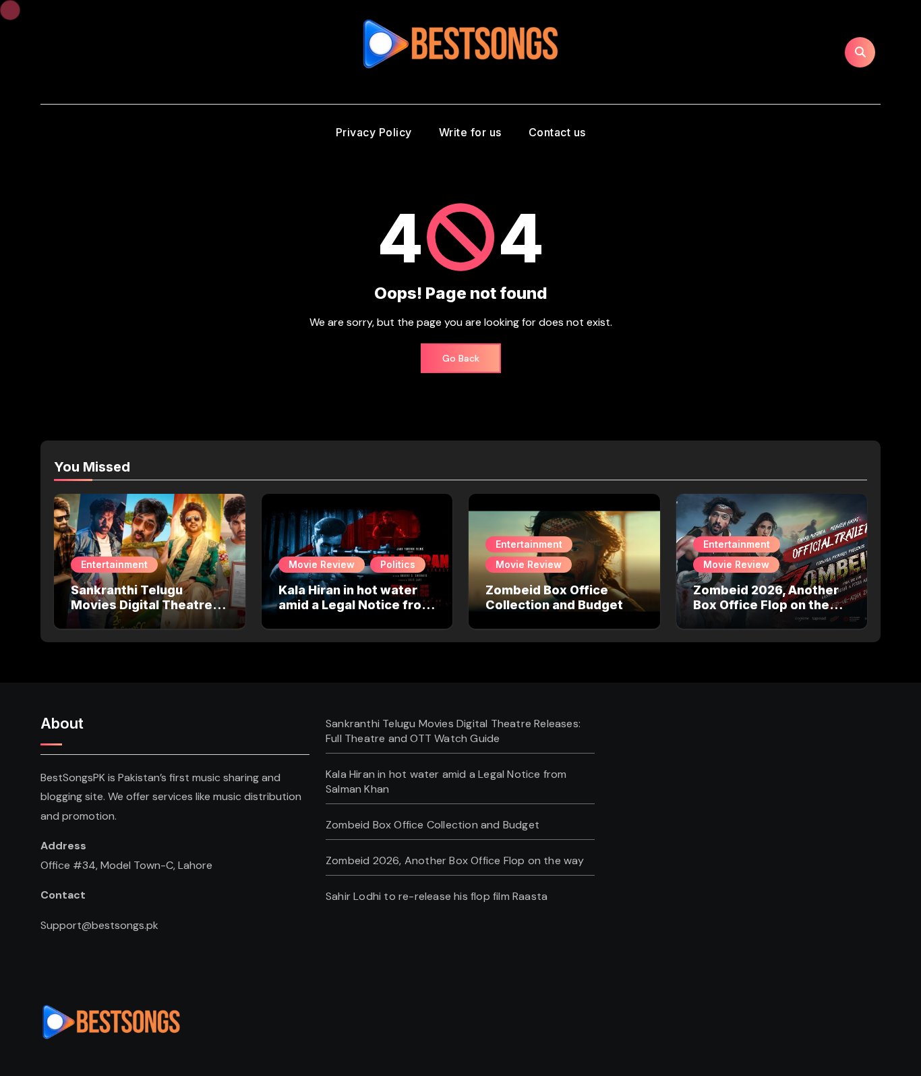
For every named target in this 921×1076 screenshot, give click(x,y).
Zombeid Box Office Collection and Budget (554, 597)
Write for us (470, 132)
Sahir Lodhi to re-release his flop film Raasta (436, 896)
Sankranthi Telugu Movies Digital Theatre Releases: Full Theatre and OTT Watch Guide (141, 612)
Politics (397, 564)
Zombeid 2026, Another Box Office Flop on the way (766, 604)
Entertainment (114, 564)
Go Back (460, 358)
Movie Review (322, 564)
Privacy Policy (374, 132)
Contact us (557, 132)
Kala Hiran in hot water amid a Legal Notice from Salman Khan (355, 604)
